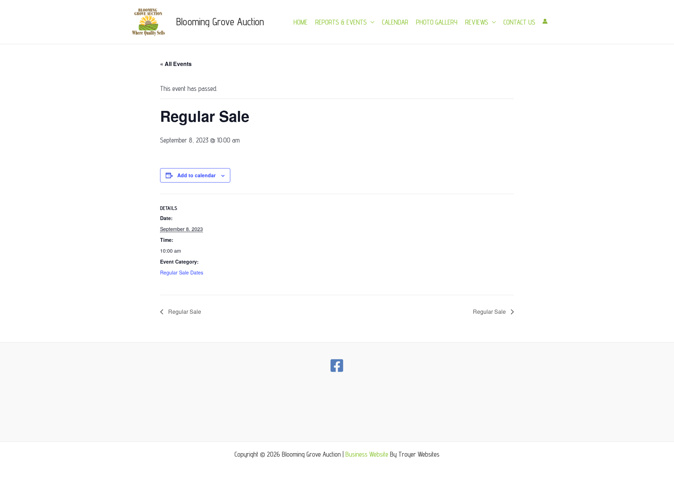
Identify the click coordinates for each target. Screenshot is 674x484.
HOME (300, 22)
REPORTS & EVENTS (341, 22)
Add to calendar (196, 175)
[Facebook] (337, 365)
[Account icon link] (545, 21)
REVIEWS (476, 22)
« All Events (176, 64)
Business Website (366, 454)
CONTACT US (519, 22)
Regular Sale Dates (181, 272)
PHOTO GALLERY (436, 22)
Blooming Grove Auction (220, 21)
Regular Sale (184, 311)
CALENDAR (395, 22)
